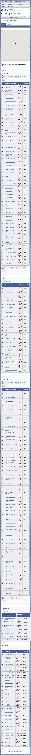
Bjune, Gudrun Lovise (11, 556)
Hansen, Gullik (9, 300)
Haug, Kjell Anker (10, 307)
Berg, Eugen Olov (10, 169)
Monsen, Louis (9, 327)
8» (15, 382)
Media (11, 17)
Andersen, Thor (9, 474)
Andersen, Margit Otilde (11, 466)
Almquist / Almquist (9, 654)
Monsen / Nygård (9, 712)
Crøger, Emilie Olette (11, 252)
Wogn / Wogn (8, 745)
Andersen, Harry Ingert (11, 453)
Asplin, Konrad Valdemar (9, 493)
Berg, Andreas (9, 165)
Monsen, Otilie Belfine (11, 338)
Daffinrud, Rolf (9, 259)
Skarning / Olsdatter (9, 733)
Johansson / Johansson (7, 697)
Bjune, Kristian (9, 579)
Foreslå (8, 24)
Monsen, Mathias (10, 330)
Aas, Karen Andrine (10, 397)
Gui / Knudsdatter (9, 683)
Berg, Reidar (9, 191)
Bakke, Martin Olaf (10, 151)
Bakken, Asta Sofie (10, 158)
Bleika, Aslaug (9, 212)
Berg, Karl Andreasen (11, 523)
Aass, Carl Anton (10, 94)
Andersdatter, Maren (10, 112)
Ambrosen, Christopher (11, 444)
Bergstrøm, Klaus (10, 539)
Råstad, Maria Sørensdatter (8, 350)
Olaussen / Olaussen (10, 726)
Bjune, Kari (8, 571)
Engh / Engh (7, 680)
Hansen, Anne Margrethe (8, 296)
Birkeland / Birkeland (9, 664)
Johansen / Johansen (7, 694)
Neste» (19, 76)
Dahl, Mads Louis (10, 292)
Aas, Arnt (8, 393)
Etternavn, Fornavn (10, 83)
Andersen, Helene (10, 457)
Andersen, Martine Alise (11, 470)
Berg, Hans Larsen (10, 514)
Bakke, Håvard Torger (11, 147)
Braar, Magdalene (10, 227)
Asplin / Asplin (8, 661)
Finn (5, 17)
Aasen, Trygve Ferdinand (8, 91)
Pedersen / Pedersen (7, 730)
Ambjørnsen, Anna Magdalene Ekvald (9, 109)
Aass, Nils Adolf (9, 98)
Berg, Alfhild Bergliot (10, 504)
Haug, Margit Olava (10, 316)
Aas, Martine (9, 409)
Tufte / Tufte (7, 738)
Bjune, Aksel (9, 547)
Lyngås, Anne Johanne (11, 319)
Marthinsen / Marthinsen (8, 705)
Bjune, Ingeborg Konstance (9, 561)
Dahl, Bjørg (8, 263)
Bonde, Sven (9, 220)
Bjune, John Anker (10, 566)
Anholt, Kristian (9, 483)
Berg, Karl (8, 176)
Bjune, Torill (8, 593)
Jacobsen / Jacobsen (7, 690)
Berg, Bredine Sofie (10, 510)
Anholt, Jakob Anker (10, 136)
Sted (3, 24)
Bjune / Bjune (8, 667)
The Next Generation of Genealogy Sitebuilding (19, 748)
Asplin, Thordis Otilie (10, 144)
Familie (7, 651)
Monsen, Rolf (9, 342)
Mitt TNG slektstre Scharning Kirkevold (11, 11)
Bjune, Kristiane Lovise (11, 583)
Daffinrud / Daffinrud (9, 675)
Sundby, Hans (8, 639)
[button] (15, 44)
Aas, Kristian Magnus (11, 405)
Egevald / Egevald (9, 677)
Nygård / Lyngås (8, 719)
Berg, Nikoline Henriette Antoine (9, 187)
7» (15, 76)
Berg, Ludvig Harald (10, 183)
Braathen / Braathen (9, 672)
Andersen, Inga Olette (11, 460)
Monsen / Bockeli (9, 708)
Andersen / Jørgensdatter (8, 657)
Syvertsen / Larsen (9, 735)
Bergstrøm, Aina (9, 194)
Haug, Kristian (9, 312)
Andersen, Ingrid (10, 122)
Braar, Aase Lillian (10, 223)
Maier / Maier (8, 701)
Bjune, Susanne (9, 588)
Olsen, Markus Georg (11, 346)
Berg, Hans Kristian (10, 172)
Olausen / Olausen (9, 722)
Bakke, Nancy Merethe (8, 155)
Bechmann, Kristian (10, 162)
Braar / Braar (8, 670)
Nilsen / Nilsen (8, 715)
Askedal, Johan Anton (11, 488)
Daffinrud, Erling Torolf (11, 256)
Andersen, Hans (9, 448)
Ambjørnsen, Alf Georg (11, 105)
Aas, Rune (8, 87)
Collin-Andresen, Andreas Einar (9, 245)
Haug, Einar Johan (10, 304)
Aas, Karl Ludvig (9, 401)
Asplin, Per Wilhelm (10, 140)
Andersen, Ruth (9, 125)
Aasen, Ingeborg (10, 413)
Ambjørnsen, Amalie (10, 426)
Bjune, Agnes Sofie (10, 543)
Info (16, 17)
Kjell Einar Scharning (18, 751)
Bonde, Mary (9, 216)
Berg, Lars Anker (10, 180)
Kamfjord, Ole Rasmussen (8, 629)
